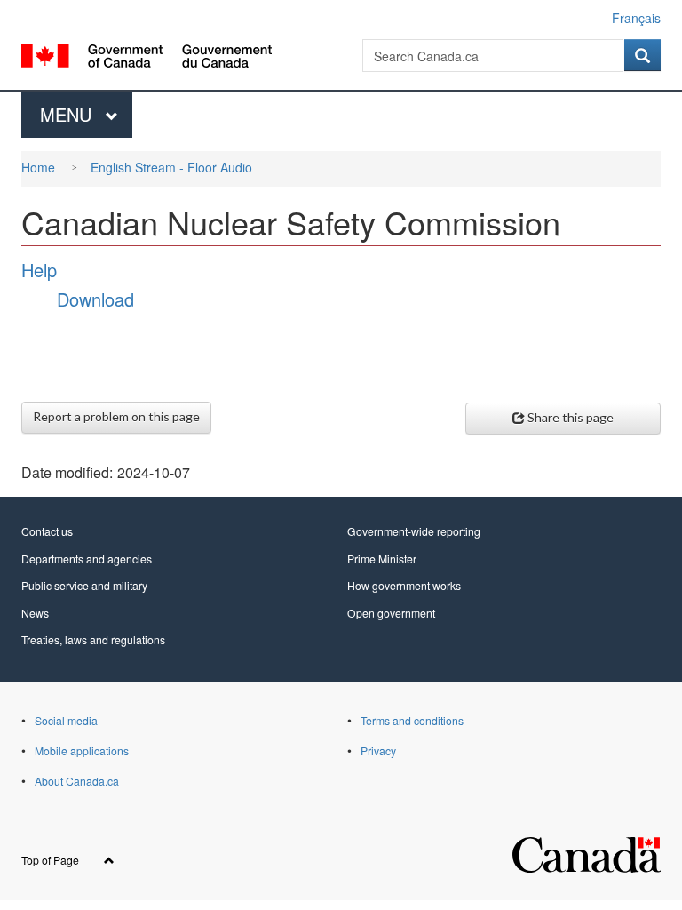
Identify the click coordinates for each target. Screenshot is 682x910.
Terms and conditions (412, 720)
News (35, 612)
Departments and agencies (86, 558)
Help (39, 270)
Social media (66, 720)
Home (38, 167)
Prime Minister (381, 558)
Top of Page (51, 859)
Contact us (47, 531)
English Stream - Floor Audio (171, 167)
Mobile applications (82, 750)
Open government (391, 612)
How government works (404, 585)
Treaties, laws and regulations (93, 639)
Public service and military (84, 585)
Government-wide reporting (413, 531)
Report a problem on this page (116, 416)
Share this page (570, 417)
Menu (68, 114)
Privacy (378, 750)
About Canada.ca (77, 780)
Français (636, 18)
